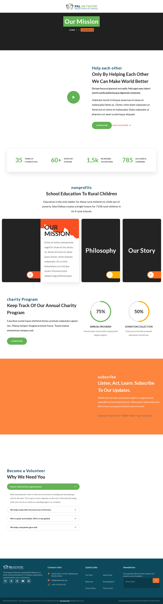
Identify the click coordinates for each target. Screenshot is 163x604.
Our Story (89, 575)
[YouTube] (23, 581)
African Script (65, 601)
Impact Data (107, 575)
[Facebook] (11, 581)
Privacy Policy (90, 588)
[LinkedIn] (28, 581)
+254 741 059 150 (58, 585)
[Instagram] (17, 581)
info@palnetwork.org (59, 580)
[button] (154, 6)
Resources (89, 582)
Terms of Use (108, 588)
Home (72, 30)
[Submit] (156, 580)
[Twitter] (5, 581)
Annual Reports (108, 582)
